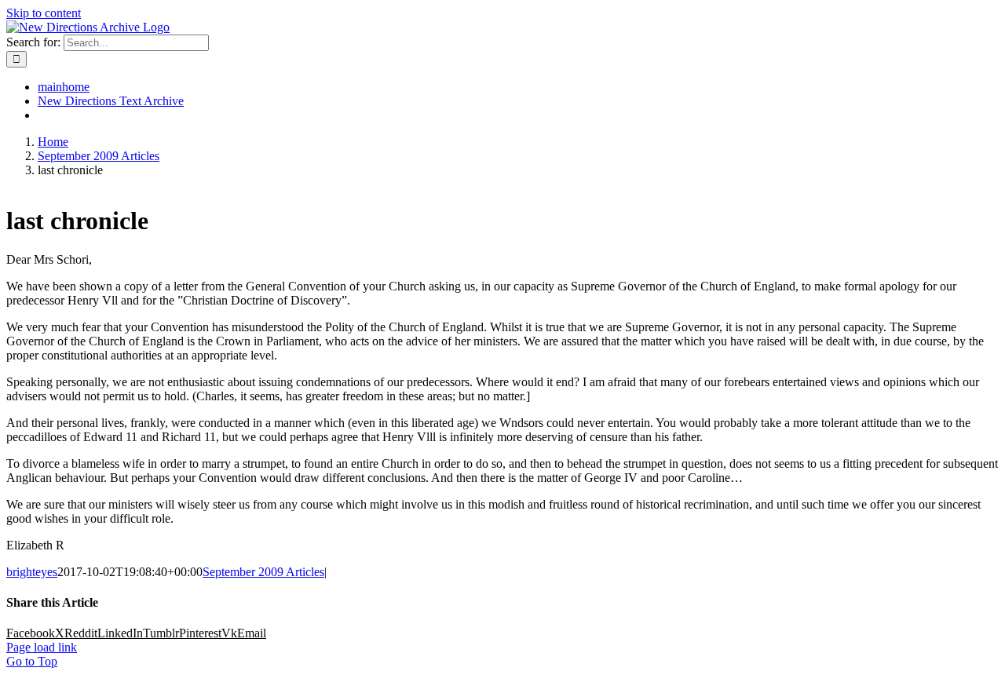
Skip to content (43, 13)
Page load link (41, 647)
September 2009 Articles (263, 571)
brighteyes (31, 571)
